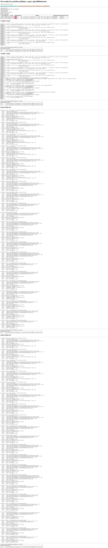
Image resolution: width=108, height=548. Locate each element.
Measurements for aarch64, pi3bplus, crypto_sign (9, 6)
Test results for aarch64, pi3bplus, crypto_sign (26, 6)
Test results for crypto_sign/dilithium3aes (42, 6)
